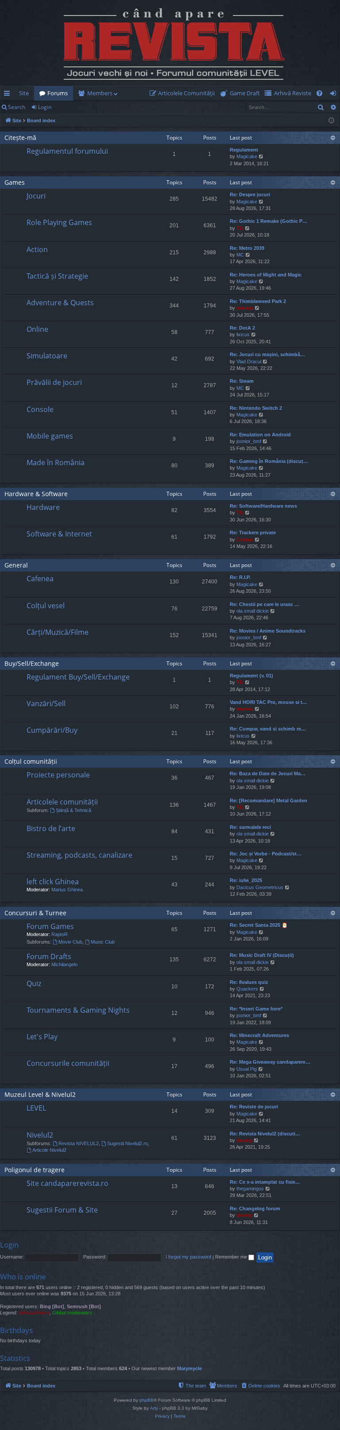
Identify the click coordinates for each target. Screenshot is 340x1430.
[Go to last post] (14, 158)
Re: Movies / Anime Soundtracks (267, 630)
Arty (154, 1408)
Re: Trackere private (253, 532)
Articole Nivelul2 (49, 1150)
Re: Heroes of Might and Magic (265, 274)
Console (40, 409)
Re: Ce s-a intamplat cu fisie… (265, 1182)
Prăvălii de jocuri (54, 382)
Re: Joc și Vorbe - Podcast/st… (265, 853)
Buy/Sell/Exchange (31, 663)
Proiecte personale (58, 775)
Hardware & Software (36, 494)
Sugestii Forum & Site (62, 1210)
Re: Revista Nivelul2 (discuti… (265, 1133)
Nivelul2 (40, 1135)
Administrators (34, 1312)
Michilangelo (64, 964)
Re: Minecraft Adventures (259, 1035)
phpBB (146, 1400)
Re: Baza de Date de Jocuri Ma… (267, 773)
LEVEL (36, 1108)
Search (16, 107)
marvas (244, 308)
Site (24, 93)
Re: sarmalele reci (250, 827)
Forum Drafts (49, 956)
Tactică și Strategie (57, 276)
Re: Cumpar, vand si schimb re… (268, 728)
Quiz (34, 983)
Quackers (247, 988)
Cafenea (40, 578)
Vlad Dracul (248, 361)
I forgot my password (188, 1256)
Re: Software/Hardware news (263, 506)
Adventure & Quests (60, 302)
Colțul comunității (30, 761)
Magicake (246, 156)
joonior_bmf (248, 441)
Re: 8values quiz (249, 982)
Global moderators (72, 1312)
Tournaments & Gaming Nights (78, 1010)
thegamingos (250, 1188)
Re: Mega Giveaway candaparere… (270, 1062)
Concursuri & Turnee (35, 913)
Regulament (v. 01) (251, 675)
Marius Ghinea (67, 889)
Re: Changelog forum (255, 1208)
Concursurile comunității (68, 1063)
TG (239, 228)
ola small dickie (252, 611)
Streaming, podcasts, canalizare (79, 855)
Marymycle (189, 1368)
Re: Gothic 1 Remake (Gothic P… (268, 221)
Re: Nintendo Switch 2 (256, 408)
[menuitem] (184, 93)
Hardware (43, 507)
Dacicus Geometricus (259, 887)
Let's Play (42, 1036)
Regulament (244, 149)
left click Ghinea (53, 881)
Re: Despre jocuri (250, 194)
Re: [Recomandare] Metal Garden (268, 800)
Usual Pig (246, 1069)
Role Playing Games (59, 222)
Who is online (23, 1276)
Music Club (103, 941)
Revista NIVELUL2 (78, 1143)
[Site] (170, 43)
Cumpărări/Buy (52, 730)
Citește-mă (20, 137)
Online (37, 329)
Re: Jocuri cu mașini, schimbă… (267, 354)
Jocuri (36, 196)
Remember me (231, 1256)
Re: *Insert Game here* (256, 1008)
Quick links (9, 95)
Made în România (56, 462)
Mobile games (50, 436)
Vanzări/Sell (46, 703)
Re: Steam (242, 381)
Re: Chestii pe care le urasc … (264, 604)
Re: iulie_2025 (246, 880)
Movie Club (70, 941)
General (16, 565)
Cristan (244, 539)
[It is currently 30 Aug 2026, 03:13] (331, 121)
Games (14, 182)
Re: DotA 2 (242, 327)
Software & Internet (59, 534)
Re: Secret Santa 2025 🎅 (259, 925)
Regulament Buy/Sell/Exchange (78, 677)
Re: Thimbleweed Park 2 (258, 301)
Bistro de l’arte (51, 828)
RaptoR (59, 934)
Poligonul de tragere (34, 1170)
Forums (57, 93)
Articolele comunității (62, 802)
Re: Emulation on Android (260, 434)
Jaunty (244, 1140)
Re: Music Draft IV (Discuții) (262, 955)
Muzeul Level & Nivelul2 (40, 1094)
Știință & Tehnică (73, 810)
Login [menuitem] (335, 95)
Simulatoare (47, 356)
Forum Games (50, 926)
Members (99, 93)
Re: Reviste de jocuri (254, 1106)
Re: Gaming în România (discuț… (269, 461)
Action (37, 249)
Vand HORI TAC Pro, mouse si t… (268, 702)
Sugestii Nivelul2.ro (127, 1143)
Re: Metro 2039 (247, 248)
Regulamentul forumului (67, 151)
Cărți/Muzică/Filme (58, 632)
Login (44, 107)
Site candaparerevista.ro (67, 1183)
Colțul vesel (46, 605)
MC (240, 254)
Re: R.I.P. (240, 577)
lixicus (243, 334)
